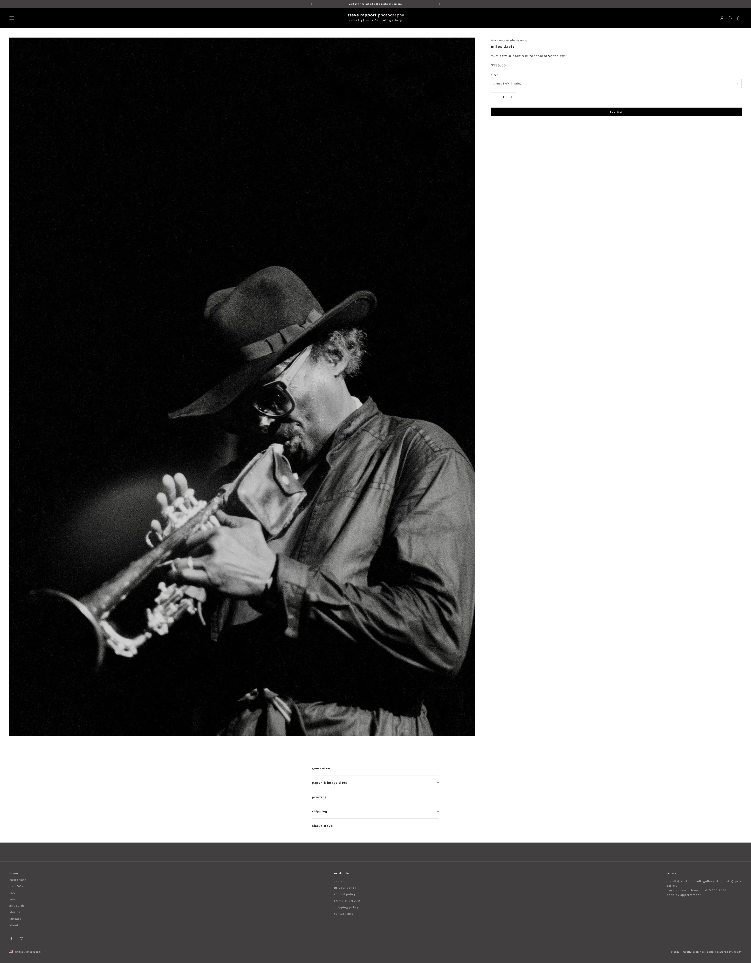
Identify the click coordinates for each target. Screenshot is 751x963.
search (339, 881)
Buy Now (616, 111)
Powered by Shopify (729, 951)
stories (14, 912)
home (13, 873)
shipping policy (346, 907)
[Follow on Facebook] (11, 939)
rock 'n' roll (18, 886)
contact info (343, 913)
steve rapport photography (509, 40)
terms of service (347, 901)
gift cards (17, 905)
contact (15, 919)
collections (18, 880)
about (14, 925)
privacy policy (345, 887)
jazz (12, 893)
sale (12, 899)
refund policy (345, 894)
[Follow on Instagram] (21, 939)
